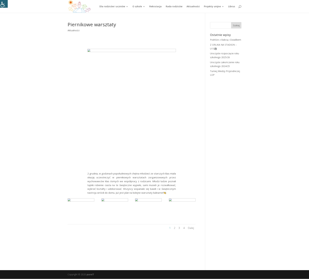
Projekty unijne (212, 6)
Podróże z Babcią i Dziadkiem (225, 39)
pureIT (90, 274)
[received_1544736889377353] (182, 217)
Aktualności (193, 6)
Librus (231, 6)
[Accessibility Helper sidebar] (4, 4)
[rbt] (114, 217)
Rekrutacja (155, 6)
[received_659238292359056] (81, 217)
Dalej (191, 228)
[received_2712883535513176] (148, 217)
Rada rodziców (174, 6)
